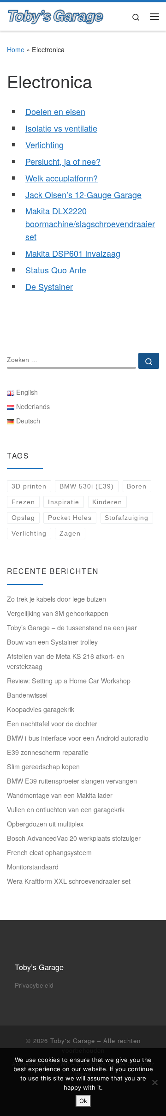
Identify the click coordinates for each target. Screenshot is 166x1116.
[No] (154, 1082)
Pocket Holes (70, 517)
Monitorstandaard (33, 866)
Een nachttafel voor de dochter (52, 723)
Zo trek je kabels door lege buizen (56, 598)
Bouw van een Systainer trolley (52, 641)
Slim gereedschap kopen (43, 766)
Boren (137, 486)
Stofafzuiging (126, 517)
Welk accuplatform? (61, 178)
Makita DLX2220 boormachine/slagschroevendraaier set (90, 223)
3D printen (29, 486)
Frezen (23, 502)
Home (15, 49)
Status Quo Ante (55, 270)
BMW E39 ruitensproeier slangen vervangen (72, 780)
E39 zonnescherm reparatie (48, 752)
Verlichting (44, 145)
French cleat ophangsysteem (49, 852)
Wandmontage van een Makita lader (60, 795)
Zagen (70, 533)
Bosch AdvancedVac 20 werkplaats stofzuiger (74, 838)
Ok (83, 1100)
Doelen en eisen (55, 111)
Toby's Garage (72, 1040)
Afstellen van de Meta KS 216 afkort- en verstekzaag (65, 661)
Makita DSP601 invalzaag (72, 253)
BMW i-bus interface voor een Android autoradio (77, 737)
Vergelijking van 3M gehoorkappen (57, 613)
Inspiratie (63, 502)
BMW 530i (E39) (86, 486)
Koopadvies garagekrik (40, 709)
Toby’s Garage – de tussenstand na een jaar (72, 627)
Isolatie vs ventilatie (61, 128)
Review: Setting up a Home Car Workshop (68, 680)
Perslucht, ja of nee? (63, 161)
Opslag (23, 517)
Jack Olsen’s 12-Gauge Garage (83, 194)
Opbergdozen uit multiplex (45, 823)
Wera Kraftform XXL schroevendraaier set (68, 881)
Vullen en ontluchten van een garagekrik (66, 809)
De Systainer (49, 286)
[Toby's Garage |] (56, 14)
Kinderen (107, 502)
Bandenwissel (27, 695)
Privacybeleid (34, 985)
